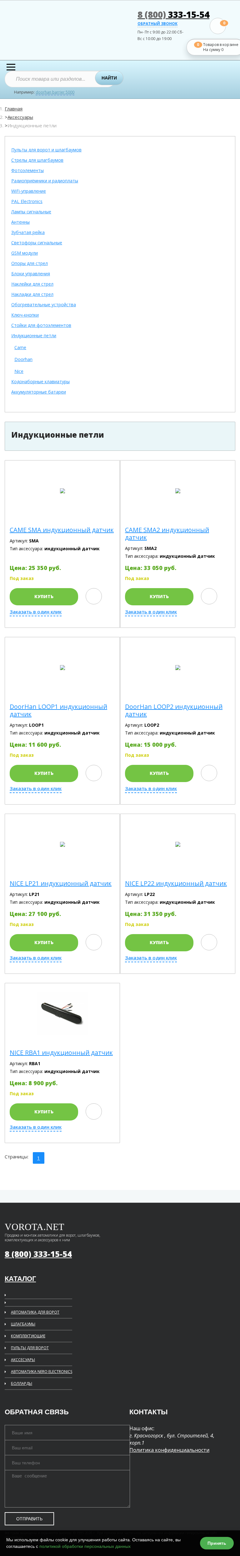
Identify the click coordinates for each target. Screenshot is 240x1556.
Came (20, 347)
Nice (18, 371)
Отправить (29, 1518)
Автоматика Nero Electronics (41, 1371)
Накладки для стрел (32, 294)
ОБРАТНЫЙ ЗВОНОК (158, 24)
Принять (217, 1543)
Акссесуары (23, 1359)
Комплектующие (28, 1336)
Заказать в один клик (36, 612)
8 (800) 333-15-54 (38, 1253)
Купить (43, 596)
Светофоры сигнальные (36, 243)
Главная (13, 108)
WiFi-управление (28, 191)
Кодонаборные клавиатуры (40, 381)
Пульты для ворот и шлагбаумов (46, 150)
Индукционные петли (33, 335)
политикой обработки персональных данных (85, 1546)
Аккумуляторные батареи (38, 392)
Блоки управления (30, 274)
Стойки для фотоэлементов (41, 325)
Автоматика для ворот (35, 1312)
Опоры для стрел (29, 263)
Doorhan (23, 359)
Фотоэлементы (27, 170)
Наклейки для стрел (32, 284)
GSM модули (24, 253)
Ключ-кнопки (25, 315)
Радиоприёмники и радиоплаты (44, 181)
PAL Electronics (26, 201)
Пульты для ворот (30, 1347)
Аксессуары (20, 117)
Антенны (20, 222)
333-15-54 (173, 14)
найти (109, 77)
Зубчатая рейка (28, 232)
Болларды (21, 1383)
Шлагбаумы (23, 1324)
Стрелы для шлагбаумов (37, 160)
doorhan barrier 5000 (55, 92)
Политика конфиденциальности (169, 1450)
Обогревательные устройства (43, 305)
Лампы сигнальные (31, 212)
